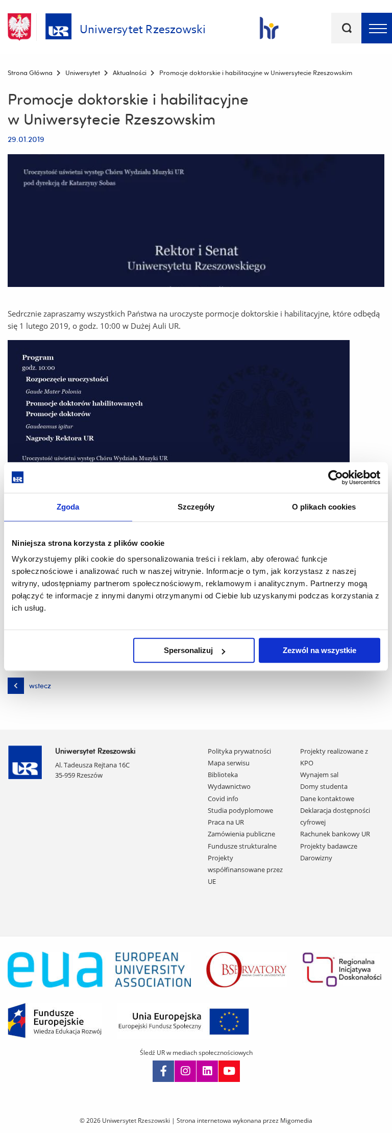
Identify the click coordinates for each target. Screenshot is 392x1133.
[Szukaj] (346, 28)
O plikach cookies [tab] (324, 506)
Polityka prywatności (239, 751)
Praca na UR (226, 822)
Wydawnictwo (229, 786)
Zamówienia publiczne (241, 833)
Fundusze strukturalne (242, 846)
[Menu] (376, 28)
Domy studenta (324, 786)
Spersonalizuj (188, 650)
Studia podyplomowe (240, 810)
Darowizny (316, 857)
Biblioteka (223, 774)
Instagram (185, 1071)
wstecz (40, 685)
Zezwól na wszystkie (319, 650)
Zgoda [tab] (68, 506)
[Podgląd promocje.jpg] (196, 220)
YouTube (229, 1071)
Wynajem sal (319, 774)
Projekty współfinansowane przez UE (245, 869)
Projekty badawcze (328, 846)
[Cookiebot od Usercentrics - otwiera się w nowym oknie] (335, 477)
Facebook (163, 1071)
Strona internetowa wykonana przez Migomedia (244, 1120)
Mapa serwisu (229, 762)
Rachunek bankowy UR (335, 833)
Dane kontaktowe (327, 798)
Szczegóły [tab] (196, 506)
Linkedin (207, 1071)
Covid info (223, 798)
